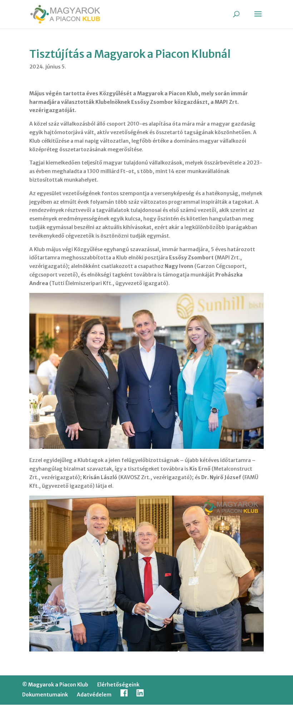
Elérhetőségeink (118, 684)
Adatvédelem (94, 694)
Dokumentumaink (45, 694)
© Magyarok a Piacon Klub (55, 684)
